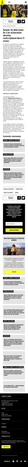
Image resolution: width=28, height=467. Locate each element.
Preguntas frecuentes (6, 403)
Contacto (3, 423)
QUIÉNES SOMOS (6, 396)
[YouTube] (25, 461)
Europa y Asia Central (8, 192)
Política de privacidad (7, 405)
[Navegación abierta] (26, 2)
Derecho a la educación (9, 189)
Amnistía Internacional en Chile (9, 401)
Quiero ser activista (6, 415)
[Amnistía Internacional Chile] (2, 2)
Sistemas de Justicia (8, 154)
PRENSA (3, 427)
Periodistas (4, 431)
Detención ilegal (19, 189)
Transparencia (5, 402)
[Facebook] (13, 461)
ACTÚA (3, 408)
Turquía (16, 192)
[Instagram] (17, 461)
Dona (2, 413)
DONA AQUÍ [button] (14, 271)
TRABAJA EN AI (6, 446)
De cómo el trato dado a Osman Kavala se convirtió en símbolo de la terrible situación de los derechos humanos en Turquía (14, 145)
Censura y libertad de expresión (11, 140)
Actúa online (4, 414)
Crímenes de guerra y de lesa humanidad (13, 367)
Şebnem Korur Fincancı (14, 98)
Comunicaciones (5, 433)
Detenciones (6, 169)
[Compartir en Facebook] (19, 21)
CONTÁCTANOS (5, 419)
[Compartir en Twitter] (23, 21)
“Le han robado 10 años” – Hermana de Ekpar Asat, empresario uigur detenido (14, 386)
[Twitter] (21, 461)
